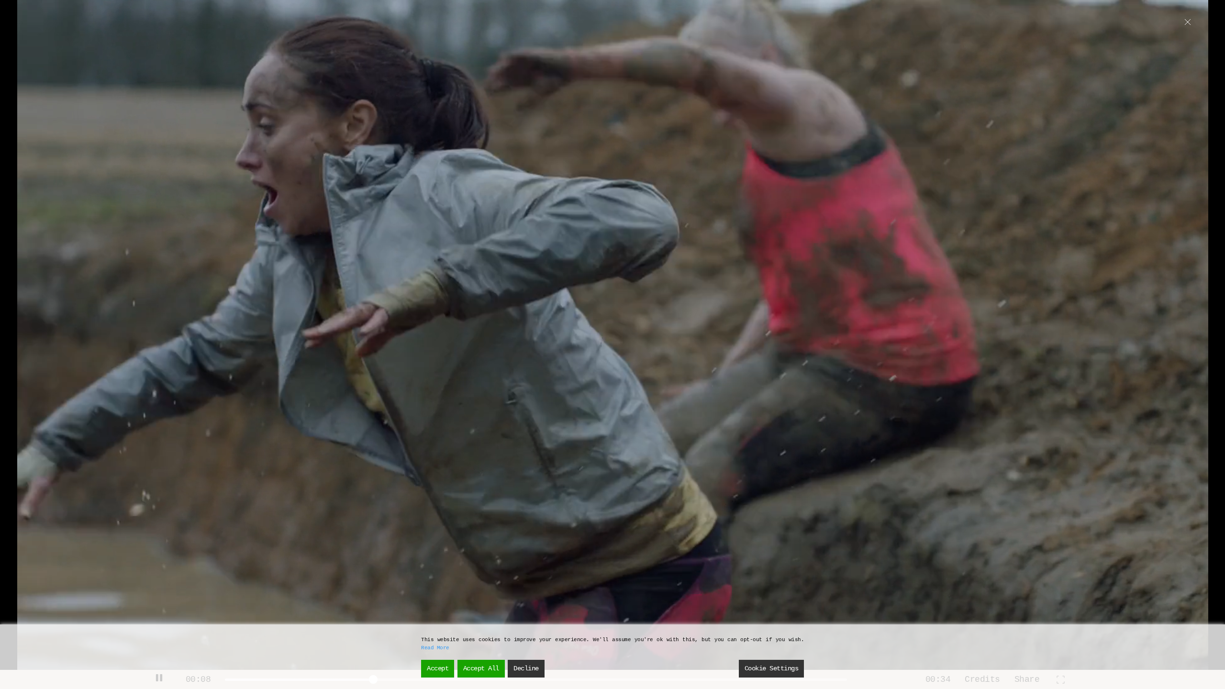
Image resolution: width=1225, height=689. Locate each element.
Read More (435, 648)
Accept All (481, 668)
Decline (526, 668)
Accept (437, 668)
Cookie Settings (772, 668)
